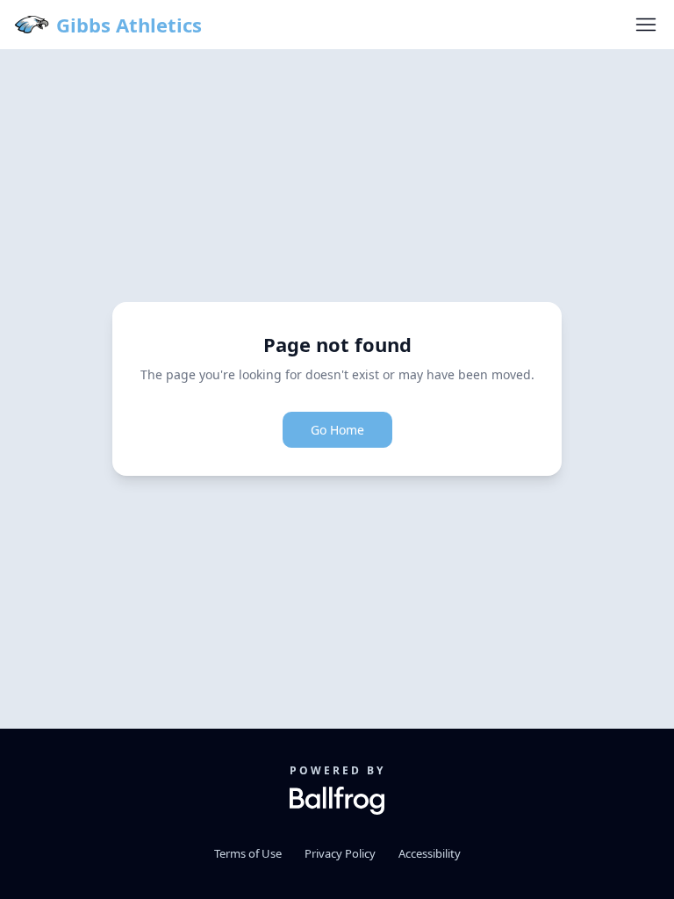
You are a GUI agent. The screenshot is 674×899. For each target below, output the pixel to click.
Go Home (337, 429)
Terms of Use (248, 853)
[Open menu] (646, 25)
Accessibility (429, 853)
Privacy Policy (340, 853)
